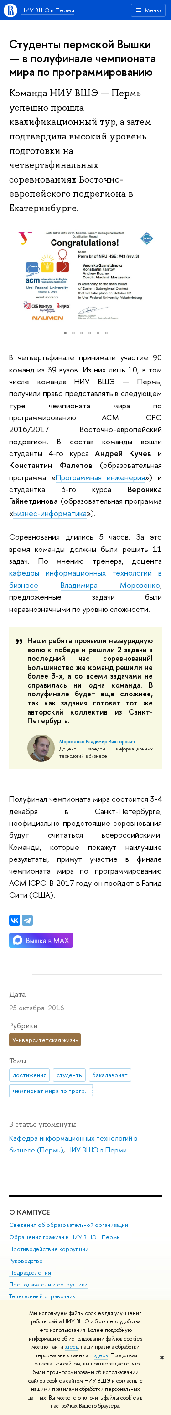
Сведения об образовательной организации (68, 1225)
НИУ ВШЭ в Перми (47, 10)
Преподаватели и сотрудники (48, 1284)
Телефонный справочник (42, 1296)
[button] (17, 275)
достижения (30, 1075)
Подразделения (30, 1272)
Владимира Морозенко (110, 585)
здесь (71, 1346)
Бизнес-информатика (50, 513)
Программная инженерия (100, 477)
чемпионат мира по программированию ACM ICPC (53, 1091)
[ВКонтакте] (14, 920)
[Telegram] (27, 920)
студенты (70, 1075)
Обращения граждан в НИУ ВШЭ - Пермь (64, 1237)
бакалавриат (110, 1075)
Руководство (26, 1261)
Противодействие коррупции (48, 1249)
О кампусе (30, 1212)
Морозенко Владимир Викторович (97, 741)
